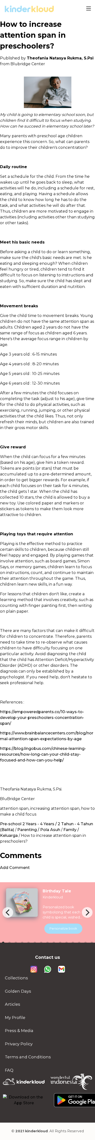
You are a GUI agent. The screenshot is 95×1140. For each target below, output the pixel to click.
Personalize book (63, 928)
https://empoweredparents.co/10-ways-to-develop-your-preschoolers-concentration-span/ (42, 718)
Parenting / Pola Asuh (38, 829)
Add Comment (15, 867)
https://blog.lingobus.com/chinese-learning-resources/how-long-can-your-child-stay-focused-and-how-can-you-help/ (43, 754)
